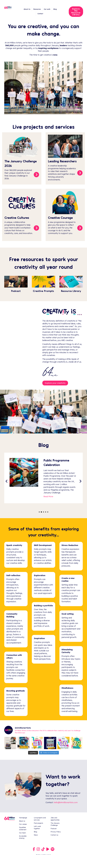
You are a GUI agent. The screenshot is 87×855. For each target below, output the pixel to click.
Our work (47, 9)
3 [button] (43, 512)
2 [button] (41, 512)
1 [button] (39, 512)
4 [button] (45, 512)
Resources (37, 9)
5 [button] (47, 512)
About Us (27, 9)
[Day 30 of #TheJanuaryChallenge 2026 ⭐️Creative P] (63, 744)
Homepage (23, 819)
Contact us (54, 836)
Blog (55, 9)
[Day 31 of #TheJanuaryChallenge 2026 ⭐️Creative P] (37, 744)
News (36, 836)
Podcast (54, 829)
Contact (40, 14)
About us (22, 822)
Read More (48, 503)
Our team (22, 834)
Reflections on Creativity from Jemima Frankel (55, 464)
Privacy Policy (56, 833)
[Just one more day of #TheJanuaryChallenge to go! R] (50, 744)
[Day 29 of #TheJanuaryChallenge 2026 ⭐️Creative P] (77, 744)
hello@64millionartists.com (66, 803)
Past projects (38, 824)
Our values (23, 825)
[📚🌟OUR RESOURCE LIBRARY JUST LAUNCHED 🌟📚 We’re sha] (10, 744)
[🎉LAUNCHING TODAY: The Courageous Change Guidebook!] (24, 744)
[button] (6, 481)
